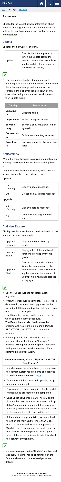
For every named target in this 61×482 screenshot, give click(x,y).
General (23, 9)
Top (3, 9)
